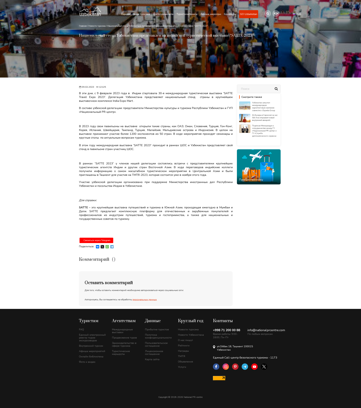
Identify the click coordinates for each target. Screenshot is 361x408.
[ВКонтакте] (97, 246)
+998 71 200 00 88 (226, 330)
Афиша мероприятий (92, 351)
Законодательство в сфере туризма (124, 344)
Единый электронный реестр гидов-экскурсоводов (92, 337)
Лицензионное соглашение (154, 352)
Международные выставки (122, 331)
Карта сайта (152, 359)
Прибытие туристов (157, 329)
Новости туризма (96, 26)
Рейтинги (184, 345)
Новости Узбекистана (191, 334)
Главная (83, 26)
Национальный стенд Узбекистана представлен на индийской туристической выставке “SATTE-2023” (157, 26)
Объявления (185, 361)
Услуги (182, 367)
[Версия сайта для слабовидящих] (275, 13)
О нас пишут (185, 340)
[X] (102, 246)
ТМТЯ (181, 356)
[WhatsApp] (107, 246)
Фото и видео (87, 361)
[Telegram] (112, 246)
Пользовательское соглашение (156, 344)
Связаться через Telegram (96, 240)
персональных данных (144, 299)
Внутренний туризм (91, 345)
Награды (183, 350)
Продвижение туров (124, 337)
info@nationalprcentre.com (266, 330)
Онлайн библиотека (91, 356)
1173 (273, 358)
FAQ (81, 329)
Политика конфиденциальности (158, 336)
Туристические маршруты (121, 352)
